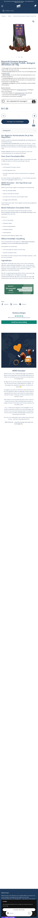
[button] (35, 6)
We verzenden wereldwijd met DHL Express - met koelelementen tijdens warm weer (19, 2)
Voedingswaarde (6, 130)
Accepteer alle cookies (19, 909)
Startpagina (3, 16)
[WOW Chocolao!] (18, 6)
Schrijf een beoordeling (19, 322)
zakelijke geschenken (21, 89)
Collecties (9, 16)
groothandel (23, 94)
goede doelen (6, 73)
